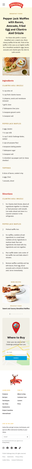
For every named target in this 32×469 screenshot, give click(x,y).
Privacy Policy (5, 442)
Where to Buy (21, 394)
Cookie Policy (6, 460)
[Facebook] (7, 448)
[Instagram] (3, 448)
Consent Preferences (17, 460)
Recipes (4, 397)
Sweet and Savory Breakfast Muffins (16, 309)
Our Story (5, 404)
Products (5, 394)
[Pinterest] (12, 448)
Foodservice (6, 407)
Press (3, 457)
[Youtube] (16, 448)
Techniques (5, 400)
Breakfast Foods (16, 13)
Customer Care (22, 397)
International (6, 413)
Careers (19, 400)
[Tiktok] (20, 448)
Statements (10, 457)
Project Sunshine (7, 410)
